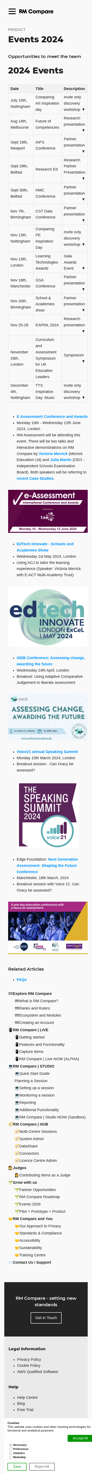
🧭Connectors (27, 1153)
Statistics (19, 1453)
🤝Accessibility (27, 1240)
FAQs (22, 980)
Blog (21, 1403)
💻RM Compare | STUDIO (31, 1066)
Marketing (19, 1457)
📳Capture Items (29, 1051)
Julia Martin (60, 460)
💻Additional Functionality (37, 1110)
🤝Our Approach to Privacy (38, 1226)
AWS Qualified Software (37, 1372)
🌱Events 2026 (28, 1204)
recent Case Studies (35, 478)
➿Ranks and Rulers (32, 1008)
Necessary (20, 1445)
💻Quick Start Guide (32, 1073)
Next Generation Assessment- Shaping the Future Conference (47, 865)
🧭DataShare (26, 1146)
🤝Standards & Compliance (38, 1233)
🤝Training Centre (30, 1255)
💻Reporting (25, 1102)
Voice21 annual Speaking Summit (47, 752)
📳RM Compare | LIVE (28, 1030)
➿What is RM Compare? (36, 1001)
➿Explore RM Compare (30, 993)
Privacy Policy (29, 1359)
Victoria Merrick (53, 454)
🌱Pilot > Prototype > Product (40, 1211)
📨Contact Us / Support (29, 1262)
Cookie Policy (28, 1365)
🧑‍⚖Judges (17, 1168)
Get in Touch (46, 1318)
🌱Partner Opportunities (35, 1190)
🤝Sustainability (28, 1248)
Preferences (20, 1449)
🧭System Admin (29, 1139)
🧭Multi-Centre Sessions (36, 1131)
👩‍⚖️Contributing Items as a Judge (42, 1175)
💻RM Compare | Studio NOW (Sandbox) (50, 1117)
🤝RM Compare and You (30, 1219)
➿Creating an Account (34, 1022)
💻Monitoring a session (35, 1095)
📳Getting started (30, 1037)
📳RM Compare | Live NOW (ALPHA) (47, 1059)
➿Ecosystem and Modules (38, 1015)
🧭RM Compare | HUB (28, 1124)
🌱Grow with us (22, 1182)
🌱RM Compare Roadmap (37, 1197)
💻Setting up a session (34, 1088)
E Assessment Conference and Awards (52, 416)
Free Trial (25, 1410)
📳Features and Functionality (40, 1044)
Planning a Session (31, 1081)
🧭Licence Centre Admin (36, 1160)
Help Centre (27, 1397)
